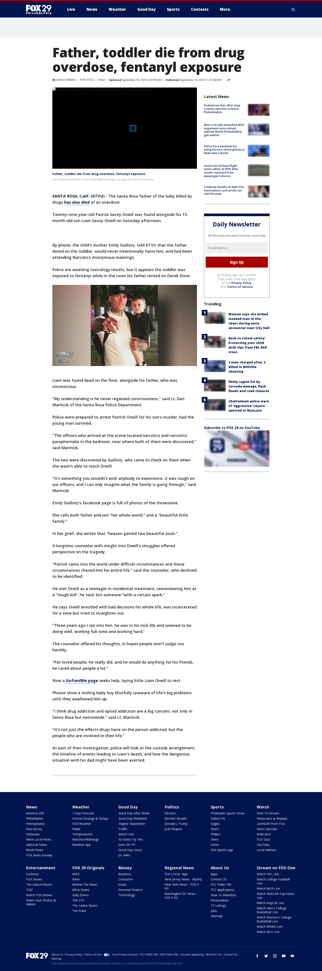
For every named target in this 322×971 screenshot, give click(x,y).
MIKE (76, 874)
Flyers (215, 829)
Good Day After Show (133, 813)
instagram (274, 955)
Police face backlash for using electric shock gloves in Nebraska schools (224, 149)
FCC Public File (221, 884)
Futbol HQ (218, 818)
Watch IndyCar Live (270, 903)
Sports (217, 807)
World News (34, 850)
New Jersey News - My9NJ (183, 879)
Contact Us (218, 879)
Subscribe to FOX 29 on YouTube (232, 427)
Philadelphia (34, 818)
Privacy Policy (241, 283)
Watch (263, 807)
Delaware (33, 834)
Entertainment (40, 867)
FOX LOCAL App (176, 874)
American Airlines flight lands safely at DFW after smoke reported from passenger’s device (221, 171)
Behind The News (84, 884)
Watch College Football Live (273, 881)
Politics (172, 807)
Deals (122, 884)
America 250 (35, 813)
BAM (75, 879)
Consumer (125, 879)
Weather (80, 807)
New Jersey (34, 829)
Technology (126, 895)
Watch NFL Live (268, 874)
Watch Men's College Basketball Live (272, 910)
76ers (215, 839)
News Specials (267, 829)
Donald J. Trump (176, 824)
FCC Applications (222, 890)
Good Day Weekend (132, 818)
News (101, 80)
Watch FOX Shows (39, 895)
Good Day (128, 807)
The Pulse (79, 911)
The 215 (78, 900)
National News (36, 845)
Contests (32, 874)
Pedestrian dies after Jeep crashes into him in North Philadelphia (222, 108)
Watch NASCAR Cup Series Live (275, 896)
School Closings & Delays (90, 818)
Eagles (215, 824)
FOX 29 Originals (88, 867)
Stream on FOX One (276, 867)
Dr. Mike (124, 855)
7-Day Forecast (83, 813)
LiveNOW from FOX (271, 824)
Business (124, 874)
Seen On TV (126, 845)
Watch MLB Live (268, 888)
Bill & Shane (80, 890)
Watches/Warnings (85, 839)
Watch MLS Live (268, 932)
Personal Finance (130, 890)
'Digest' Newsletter (131, 824)
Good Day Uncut (130, 850)
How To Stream (268, 813)
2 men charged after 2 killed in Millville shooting (246, 366)
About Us (220, 867)
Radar (76, 829)
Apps (214, 874)
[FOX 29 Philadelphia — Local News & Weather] (40, 9)
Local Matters (266, 850)
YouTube (263, 845)
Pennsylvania (35, 824)
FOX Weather (81, 824)
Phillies (215, 834)
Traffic (122, 829)
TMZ (29, 890)
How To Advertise (223, 895)
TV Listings (218, 905)
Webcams (264, 834)
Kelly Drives (80, 895)
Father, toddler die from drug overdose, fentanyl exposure (98, 174)
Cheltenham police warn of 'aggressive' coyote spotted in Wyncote (248, 405)
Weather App (81, 845)
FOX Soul (263, 839)
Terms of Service (240, 287)
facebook (257, 955)
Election (170, 813)
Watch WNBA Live (270, 926)
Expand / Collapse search (293, 9)
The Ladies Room (84, 905)
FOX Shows (34, 879)
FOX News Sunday (39, 855)
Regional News (179, 867)
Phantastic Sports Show (227, 813)
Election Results (176, 818)
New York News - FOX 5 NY (182, 886)
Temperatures (82, 834)
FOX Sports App (222, 850)
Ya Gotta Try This (130, 839)
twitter (266, 955)
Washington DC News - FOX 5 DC (181, 896)
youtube (283, 955)
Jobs (214, 911)
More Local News (38, 839)
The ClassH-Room (39, 884)
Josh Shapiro (173, 829)
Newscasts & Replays (272, 818)
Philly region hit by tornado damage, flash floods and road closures (248, 386)
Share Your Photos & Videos (41, 902)
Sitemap (216, 916)
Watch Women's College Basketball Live (274, 919)
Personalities (220, 900)
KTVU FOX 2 (87, 80)
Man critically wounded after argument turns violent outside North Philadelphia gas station (224, 130)
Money (125, 867)
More (225, 9)
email (292, 955)
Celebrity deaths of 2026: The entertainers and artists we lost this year (224, 190)
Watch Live (126, 834)
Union (215, 845)
